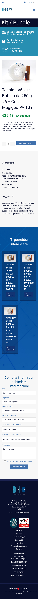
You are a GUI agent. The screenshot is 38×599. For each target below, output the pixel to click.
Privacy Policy (27, 461)
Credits (19, 509)
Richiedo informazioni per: (11, 434)
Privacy (13, 503)
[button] (25, 2)
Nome (4, 389)
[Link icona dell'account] (3, 2)
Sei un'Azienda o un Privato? (12, 424)
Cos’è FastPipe (19, 537)
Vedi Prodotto (10, 294)
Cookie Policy (22, 503)
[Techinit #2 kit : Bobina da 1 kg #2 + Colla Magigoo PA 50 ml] (10, 311)
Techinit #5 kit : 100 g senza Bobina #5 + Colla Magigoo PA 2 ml (10, 276)
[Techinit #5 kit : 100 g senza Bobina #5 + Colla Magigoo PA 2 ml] (10, 258)
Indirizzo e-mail (7, 406)
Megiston (25, 589)
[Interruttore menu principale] (34, 10)
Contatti (19, 549)
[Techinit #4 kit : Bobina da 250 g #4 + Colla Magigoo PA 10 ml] (28, 258)
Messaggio (6, 445)
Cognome (5, 397)
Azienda (19, 534)
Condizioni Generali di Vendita (19, 505)
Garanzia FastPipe (19, 507)
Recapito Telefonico (9, 415)
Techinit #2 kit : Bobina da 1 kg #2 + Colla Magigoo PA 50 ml (10, 330)
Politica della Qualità (19, 501)
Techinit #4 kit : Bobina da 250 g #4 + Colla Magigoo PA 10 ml (28, 276)
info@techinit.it (20, 565)
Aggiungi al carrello (26, 143)
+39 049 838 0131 (20, 562)
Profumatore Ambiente (19, 546)
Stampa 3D (19, 540)
